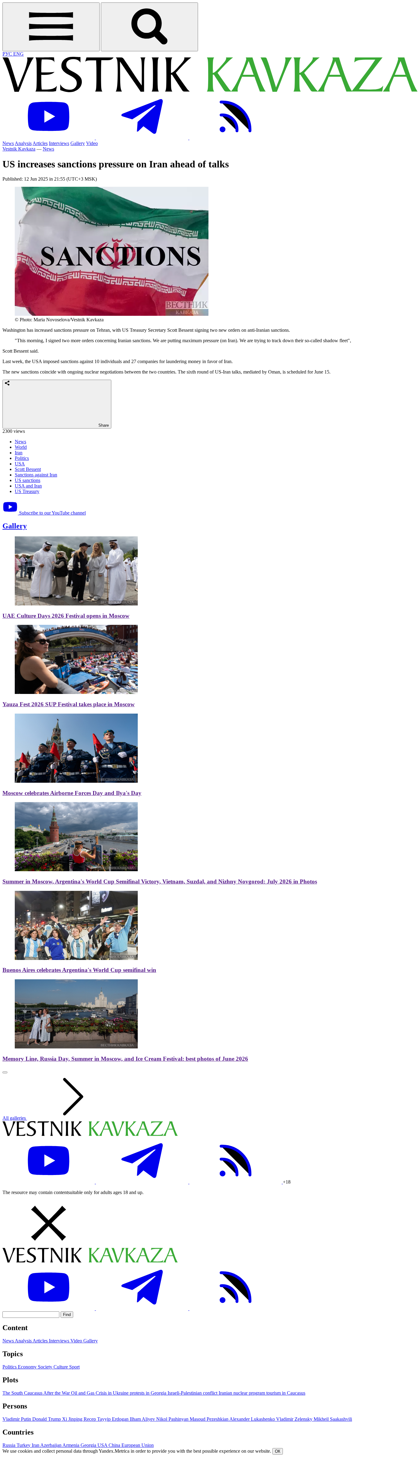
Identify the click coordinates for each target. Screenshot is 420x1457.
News (8, 143)
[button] (210, 1223)
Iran (18, 452)
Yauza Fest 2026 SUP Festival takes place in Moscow (68, 704)
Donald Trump (47, 1419)
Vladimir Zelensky (295, 1419)
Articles (40, 143)
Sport (74, 1366)
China (115, 1445)
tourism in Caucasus (285, 1393)
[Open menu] (51, 26)
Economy (28, 1366)
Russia (9, 1445)
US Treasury (27, 491)
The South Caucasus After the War (36, 1393)
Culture (61, 1366)
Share (103, 425)
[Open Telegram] (142, 137)
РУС (7, 54)
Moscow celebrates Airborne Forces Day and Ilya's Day (71, 793)
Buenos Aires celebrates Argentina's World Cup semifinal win (79, 970)
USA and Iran (28, 485)
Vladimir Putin (17, 1419)
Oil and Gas (83, 1393)
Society (45, 1366)
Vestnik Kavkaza (18, 148)
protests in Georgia (149, 1393)
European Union (137, 1445)
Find (67, 1314)
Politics (22, 458)
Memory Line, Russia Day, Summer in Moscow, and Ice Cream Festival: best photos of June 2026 (125, 1059)
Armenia (71, 1445)
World (21, 447)
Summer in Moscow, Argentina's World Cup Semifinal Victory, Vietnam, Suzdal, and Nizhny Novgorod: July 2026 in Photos (159, 881)
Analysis (23, 143)
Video (92, 143)
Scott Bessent (28, 469)
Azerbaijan (51, 1445)
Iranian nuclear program (242, 1393)
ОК (277, 1451)
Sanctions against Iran (36, 474)
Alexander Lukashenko (252, 1419)
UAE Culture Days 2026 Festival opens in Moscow (65, 616)
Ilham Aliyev (143, 1419)
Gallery (77, 143)
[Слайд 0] (4, 1072)
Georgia (89, 1445)
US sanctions (27, 480)
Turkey (24, 1445)
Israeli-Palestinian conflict (193, 1393)
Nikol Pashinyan (173, 1419)
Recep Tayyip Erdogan (107, 1419)
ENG (18, 54)
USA (20, 463)
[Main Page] (210, 90)
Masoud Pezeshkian (209, 1419)
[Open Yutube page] (49, 137)
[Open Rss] (235, 137)
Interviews (59, 143)
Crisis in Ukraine (113, 1393)
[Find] (149, 26)
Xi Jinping (73, 1419)
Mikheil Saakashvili (333, 1419)
